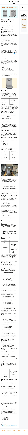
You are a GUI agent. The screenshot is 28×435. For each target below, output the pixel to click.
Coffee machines (4, 424)
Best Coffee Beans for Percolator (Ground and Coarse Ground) (9, 425)
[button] (13, 3)
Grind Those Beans (15, 1)
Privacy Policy (9, 430)
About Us (3, 430)
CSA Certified (14, 73)
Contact (25, 430)
